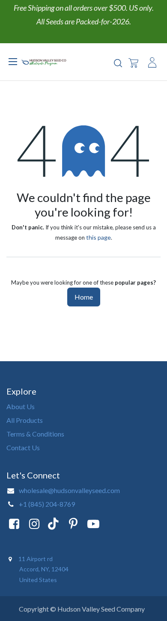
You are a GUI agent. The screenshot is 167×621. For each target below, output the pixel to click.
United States (38, 579)
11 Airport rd (36, 558)
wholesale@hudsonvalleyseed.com (69, 490)
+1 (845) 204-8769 (47, 504)
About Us (20, 406)
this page (98, 237)
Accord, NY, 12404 (44, 569)
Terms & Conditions (35, 434)
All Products (24, 420)
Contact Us (23, 447)
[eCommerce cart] (133, 62)
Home (84, 297)
